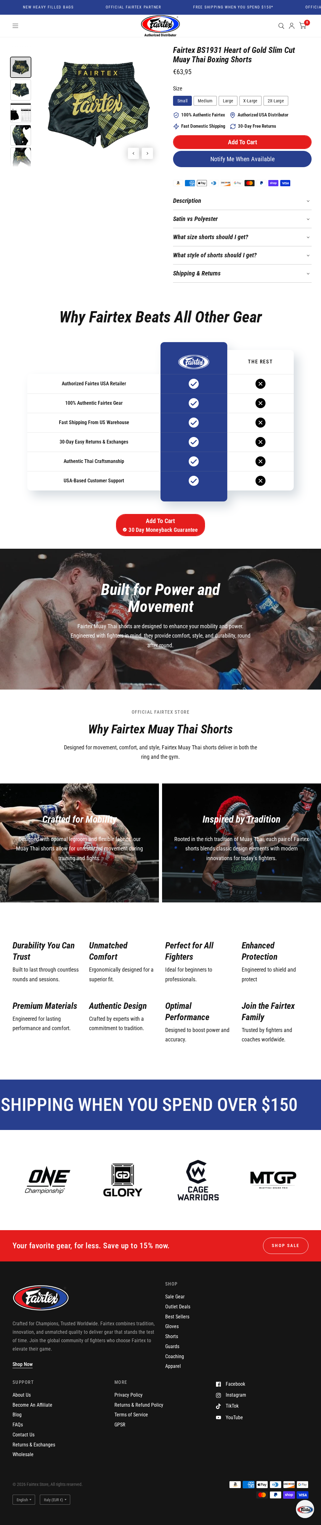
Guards (172, 1346)
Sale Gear (175, 1297)
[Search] (281, 26)
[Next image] (147, 153)
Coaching (174, 1356)
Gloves (172, 1326)
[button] (242, 142)
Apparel (173, 1366)
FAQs (18, 1425)
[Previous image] (133, 153)
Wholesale (23, 1454)
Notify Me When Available (242, 159)
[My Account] (292, 26)
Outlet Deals (177, 1307)
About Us (22, 1395)
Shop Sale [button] (286, 1245)
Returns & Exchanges (34, 1445)
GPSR (119, 1425)
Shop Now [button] (23, 1364)
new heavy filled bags (30, 7)
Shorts (171, 1336)
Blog (17, 1415)
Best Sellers (177, 1317)
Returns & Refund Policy (138, 1405)
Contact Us (23, 1435)
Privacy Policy (128, 1395)
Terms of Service (131, 1415)
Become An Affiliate (32, 1405)
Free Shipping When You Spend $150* (215, 7)
